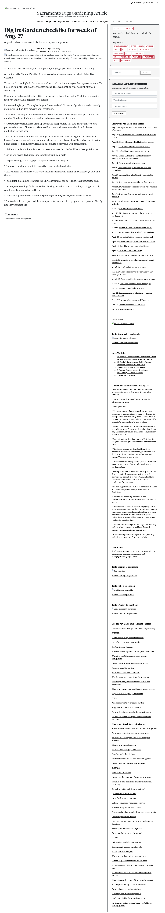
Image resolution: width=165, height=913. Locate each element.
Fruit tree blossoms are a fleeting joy (135, 283)
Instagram (104, 21)
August (117, 50)
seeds (127, 53)
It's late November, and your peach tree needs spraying (131, 717)
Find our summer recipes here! (125, 342)
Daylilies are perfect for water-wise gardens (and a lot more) (134, 188)
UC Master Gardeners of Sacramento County (136, 356)
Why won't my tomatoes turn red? (126, 807)
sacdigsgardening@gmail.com (125, 556)
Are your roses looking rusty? (131, 288)
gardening (118, 53)
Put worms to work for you (124, 793)
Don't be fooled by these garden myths (128, 898)
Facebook (94, 21)
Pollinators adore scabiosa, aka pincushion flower (134, 136)
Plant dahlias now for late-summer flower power (133, 221)
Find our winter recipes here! (124, 613)
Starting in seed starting (122, 646)
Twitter (85, 21)
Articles (40, 21)
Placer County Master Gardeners (131, 367)
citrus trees (148, 57)
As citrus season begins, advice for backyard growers (131, 739)
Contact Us (127, 21)
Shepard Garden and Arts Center (131, 364)
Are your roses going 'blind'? (131, 208)
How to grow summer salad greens (127, 828)
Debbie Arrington (46, 51)
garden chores (137, 46)
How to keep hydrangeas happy (132, 162)
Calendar (76, 21)
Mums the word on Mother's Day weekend (136, 232)
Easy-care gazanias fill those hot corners (136, 182)
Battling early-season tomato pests (127, 846)
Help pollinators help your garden (126, 842)
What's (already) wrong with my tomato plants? (132, 879)
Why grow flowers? (126, 309)
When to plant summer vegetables (126, 893)
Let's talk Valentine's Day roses (132, 304)
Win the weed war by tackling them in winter (131, 677)
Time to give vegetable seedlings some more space (133, 688)
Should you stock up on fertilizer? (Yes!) (129, 884)
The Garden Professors (126, 375)
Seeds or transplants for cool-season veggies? (131, 758)
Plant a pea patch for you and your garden (130, 732)
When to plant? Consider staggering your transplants (129, 657)
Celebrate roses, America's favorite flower (137, 241)
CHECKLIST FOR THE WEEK (123, 29)
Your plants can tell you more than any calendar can (133, 866)
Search (145, 72)
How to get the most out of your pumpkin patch (132, 777)
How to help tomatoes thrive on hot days (129, 860)
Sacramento (144, 50)
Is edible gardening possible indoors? (127, 637)
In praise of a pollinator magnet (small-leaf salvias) (133, 261)
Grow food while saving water (125, 798)
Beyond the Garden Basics (140, 359)
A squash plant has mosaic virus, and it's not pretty (134, 811)
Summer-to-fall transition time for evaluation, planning (132, 783)
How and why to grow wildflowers (133, 300)
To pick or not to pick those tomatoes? (128, 788)
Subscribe (119, 113)
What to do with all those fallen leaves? (128, 723)
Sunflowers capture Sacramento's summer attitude (133, 202)
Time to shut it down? (121, 772)
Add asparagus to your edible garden (128, 702)
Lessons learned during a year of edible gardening (133, 628)
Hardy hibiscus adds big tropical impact (136, 141)
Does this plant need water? (124, 816)
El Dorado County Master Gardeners (132, 369)
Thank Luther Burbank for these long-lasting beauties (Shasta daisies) (132, 157)
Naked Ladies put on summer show (134, 151)
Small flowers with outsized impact (135, 246)
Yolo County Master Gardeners (130, 372)
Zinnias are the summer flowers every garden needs (132, 214)
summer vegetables (122, 57)
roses (116, 61)
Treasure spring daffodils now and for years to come (132, 294)
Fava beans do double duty (123, 754)
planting (132, 50)
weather (149, 46)
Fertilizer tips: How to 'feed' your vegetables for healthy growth (132, 904)
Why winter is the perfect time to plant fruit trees (133, 651)
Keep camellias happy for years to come (138, 278)
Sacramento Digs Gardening (48, 48)
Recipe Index (51, 21)
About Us (116, 21)
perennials (125, 61)
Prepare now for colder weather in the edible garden (134, 728)
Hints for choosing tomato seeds (126, 642)
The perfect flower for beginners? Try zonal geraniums (132, 273)
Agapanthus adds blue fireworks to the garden (132, 176)
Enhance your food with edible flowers (128, 802)
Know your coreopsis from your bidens (135, 227)
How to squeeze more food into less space (129, 663)
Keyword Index (64, 21)
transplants (138, 53)
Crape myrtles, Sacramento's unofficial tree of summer (134, 128)
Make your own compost (122, 851)
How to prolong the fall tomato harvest (129, 763)
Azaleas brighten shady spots (133, 267)
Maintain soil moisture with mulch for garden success (131, 873)
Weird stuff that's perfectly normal (127, 832)
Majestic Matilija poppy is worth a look (136, 236)
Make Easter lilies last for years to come (136, 255)
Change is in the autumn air (124, 744)
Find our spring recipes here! (124, 575)
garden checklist (121, 46)
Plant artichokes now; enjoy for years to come (131, 711)
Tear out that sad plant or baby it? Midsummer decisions (132, 822)
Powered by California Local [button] (145, 2)
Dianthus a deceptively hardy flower (134, 146)
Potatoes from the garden (123, 667)
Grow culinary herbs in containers (126, 888)
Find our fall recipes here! (123, 594)
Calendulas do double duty (130, 250)
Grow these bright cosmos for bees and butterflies (131, 168)
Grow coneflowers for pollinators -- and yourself (132, 195)
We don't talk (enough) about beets (126, 749)
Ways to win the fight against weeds (127, 693)
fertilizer (137, 57)
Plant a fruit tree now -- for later (126, 672)
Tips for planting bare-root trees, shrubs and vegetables (131, 683)
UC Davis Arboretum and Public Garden (134, 361)
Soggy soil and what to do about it (126, 707)
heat (124, 50)
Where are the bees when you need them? (129, 856)
